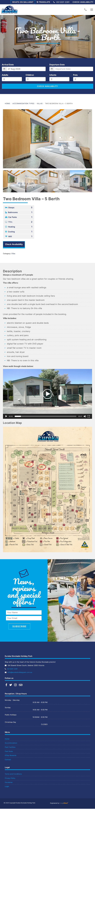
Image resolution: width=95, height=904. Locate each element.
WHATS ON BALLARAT (22, 2)
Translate (44, 2)
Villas (40, 103)
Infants (52, 75)
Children (30, 75)
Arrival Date (8, 64)
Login (7, 786)
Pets (75, 75)
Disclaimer (9, 782)
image (64, 803)
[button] (92, 9)
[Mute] (85, 416)
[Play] (6, 416)
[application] (47, 394)
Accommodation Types (23, 103)
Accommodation (11, 743)
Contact (8, 760)
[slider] (45, 416)
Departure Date (57, 64)
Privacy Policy (10, 778)
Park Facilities (10, 747)
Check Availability (83, 2)
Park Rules (9, 751)
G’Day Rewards (10, 755)
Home (7, 103)
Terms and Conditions (13, 774)
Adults (5, 75)
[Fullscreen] (89, 416)
